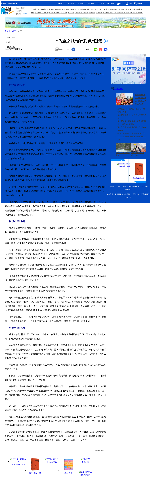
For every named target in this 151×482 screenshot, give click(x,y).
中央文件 (139, 9)
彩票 (101, 13)
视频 (122, 9)
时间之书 (85, 462)
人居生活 (45, 13)
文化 (103, 9)
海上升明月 (68, 473)
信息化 (51, 13)
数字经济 (57, 13)
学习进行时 (35, 9)
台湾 (67, 9)
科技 (88, 9)
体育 (100, 9)
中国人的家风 (52, 462)
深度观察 (118, 88)
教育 (85, 9)
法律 (133, 9)
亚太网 (126, 13)
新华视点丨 (121, 115)
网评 (59, 9)
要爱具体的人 (85, 475)
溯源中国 (81, 13)
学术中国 (64, 13)
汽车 (36, 13)
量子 (96, 9)
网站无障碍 (110, 3)
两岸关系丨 (121, 127)
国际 (52, 9)
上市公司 (132, 13)
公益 (115, 13)
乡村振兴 (71, 13)
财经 (56, 9)
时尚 (108, 13)
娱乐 (104, 13)
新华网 (7, 31)
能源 (93, 13)
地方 (14, 31)
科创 (92, 9)
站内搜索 (140, 3)
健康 (111, 9)
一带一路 (120, 13)
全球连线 (79, 9)
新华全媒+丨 (122, 109)
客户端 (121, 3)
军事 (115, 9)
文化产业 (139, 13)
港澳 (63, 9)
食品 (40, 13)
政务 (129, 9)
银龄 (76, 13)
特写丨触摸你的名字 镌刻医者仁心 (131, 133)
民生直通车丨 (122, 121)
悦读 (111, 13)
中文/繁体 (101, 3)
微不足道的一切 (35, 473)
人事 (48, 9)
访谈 (118, 9)
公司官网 (19, 11)
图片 (126, 9)
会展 (97, 13)
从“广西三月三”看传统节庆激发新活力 (140, 101)
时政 (45, 9)
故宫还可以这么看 (18, 464)
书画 (107, 9)
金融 (32, 13)
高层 (41, 9)
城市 (86, 13)
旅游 (90, 13)
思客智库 (72, 9)
